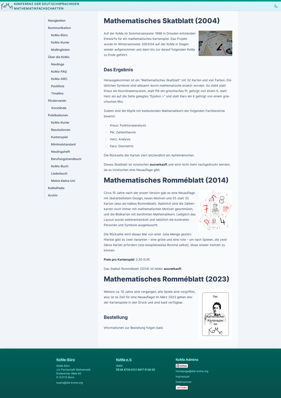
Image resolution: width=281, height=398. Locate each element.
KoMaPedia (56, 188)
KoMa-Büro (59, 35)
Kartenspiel (59, 137)
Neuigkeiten (57, 20)
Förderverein (57, 101)
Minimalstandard (63, 144)
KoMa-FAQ (59, 71)
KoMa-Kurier (60, 42)
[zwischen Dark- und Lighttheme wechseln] (276, 6)
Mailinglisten (60, 50)
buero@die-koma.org (69, 382)
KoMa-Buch (59, 166)
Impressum (182, 376)
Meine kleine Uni (63, 181)
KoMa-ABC (59, 79)
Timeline (57, 93)
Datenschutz (184, 381)
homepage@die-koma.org (192, 371)
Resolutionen (60, 130)
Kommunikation (59, 28)
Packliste (57, 86)
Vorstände (58, 108)
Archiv (53, 195)
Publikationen (58, 115)
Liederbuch (59, 173)
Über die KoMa (58, 57)
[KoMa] (7, 6)
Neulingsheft (60, 151)
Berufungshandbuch (66, 159)
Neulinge (57, 64)
